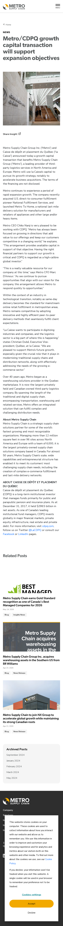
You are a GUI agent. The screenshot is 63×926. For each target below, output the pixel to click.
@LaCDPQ (35, 530)
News (6, 32)
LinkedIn (23, 534)
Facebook (8, 534)
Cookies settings (31, 894)
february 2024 (14, 766)
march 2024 (12, 772)
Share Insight (10, 134)
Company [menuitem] (8, 810)
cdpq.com (48, 526)
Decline (31, 912)
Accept (31, 903)
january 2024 (13, 760)
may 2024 (11, 778)
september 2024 (15, 755)
